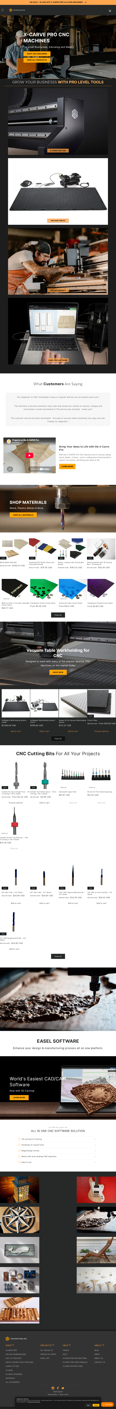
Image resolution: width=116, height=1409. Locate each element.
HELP (65, 1354)
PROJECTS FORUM (48, 1354)
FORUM (66, 1350)
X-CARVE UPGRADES (14, 1374)
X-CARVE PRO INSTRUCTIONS (75, 1358)
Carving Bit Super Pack (67, 792)
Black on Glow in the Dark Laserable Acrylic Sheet (15, 604)
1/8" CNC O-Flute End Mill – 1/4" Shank (99, 893)
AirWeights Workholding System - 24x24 (43, 721)
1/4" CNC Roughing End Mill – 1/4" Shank (13, 939)
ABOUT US (98, 1358)
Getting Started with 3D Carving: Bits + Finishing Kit (99, 563)
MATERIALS (10, 1378)
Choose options (101, 731)
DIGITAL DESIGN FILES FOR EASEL (20, 1362)
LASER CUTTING (12, 1366)
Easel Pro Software (58, 360)
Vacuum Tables (58, 220)
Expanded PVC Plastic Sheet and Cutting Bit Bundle (41, 563)
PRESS (97, 1354)
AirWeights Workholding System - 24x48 (14, 721)
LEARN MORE (67, 466)
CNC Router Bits (58, 290)
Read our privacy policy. (34, 1401)
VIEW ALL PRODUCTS (37, 60)
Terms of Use (64, 1394)
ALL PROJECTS (46, 1350)
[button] (2, 10)
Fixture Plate (92, 720)
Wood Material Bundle (8, 562)
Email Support (58, 1391)
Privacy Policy (52, 1394)
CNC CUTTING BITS (13, 1358)
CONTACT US (99, 1362)
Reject (88, 1405)
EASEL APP (45, 1358)
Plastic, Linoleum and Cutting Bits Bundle (71, 563)
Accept (96, 1405)
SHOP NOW (58, 672)
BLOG (96, 1350)
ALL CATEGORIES (13, 1382)
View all (58, 615)
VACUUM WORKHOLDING (16, 1354)
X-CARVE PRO (11, 1350)
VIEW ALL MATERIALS (23, 515)
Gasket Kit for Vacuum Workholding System (72, 721)
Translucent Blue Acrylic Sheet (70, 603)
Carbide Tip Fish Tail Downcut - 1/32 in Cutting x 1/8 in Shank (14, 838)
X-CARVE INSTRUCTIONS (73, 1366)
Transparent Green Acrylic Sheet (43, 603)
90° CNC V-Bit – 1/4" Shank (12, 892)
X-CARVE (9, 1370)
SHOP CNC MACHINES (37, 54)
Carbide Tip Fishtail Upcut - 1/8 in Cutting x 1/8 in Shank (43, 793)
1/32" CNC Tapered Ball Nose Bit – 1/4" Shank (72, 893)
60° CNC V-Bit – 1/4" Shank (40, 892)
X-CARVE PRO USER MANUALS (75, 1362)
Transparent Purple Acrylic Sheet (100, 603)
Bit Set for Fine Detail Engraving (99, 792)
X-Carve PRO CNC (58, 151)
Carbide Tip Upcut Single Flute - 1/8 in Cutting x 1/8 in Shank (16, 793)
